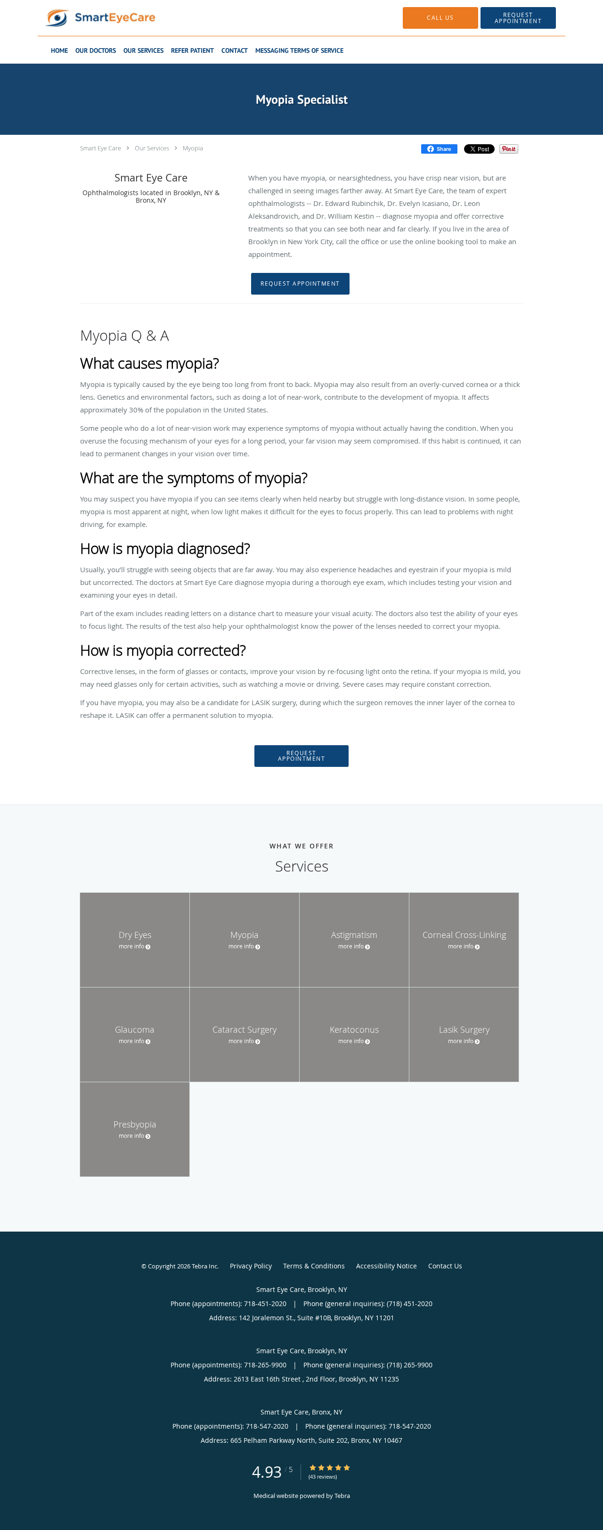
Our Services (152, 148)
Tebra (342, 1495)
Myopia (193, 148)
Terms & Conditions (314, 1265)
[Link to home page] (86, 18)
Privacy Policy (251, 1265)
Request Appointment (300, 284)
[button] (518, 18)
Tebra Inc (204, 1266)
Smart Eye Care (100, 148)
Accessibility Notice (386, 1265)
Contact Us (445, 1265)
